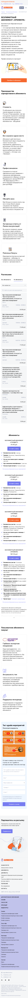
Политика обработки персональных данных (11, 879)
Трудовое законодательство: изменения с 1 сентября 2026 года (12, 392)
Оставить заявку (14, 448)
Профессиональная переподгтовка (9, 952)
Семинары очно (5, 930)
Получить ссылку (14, 804)
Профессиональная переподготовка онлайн (12, 915)
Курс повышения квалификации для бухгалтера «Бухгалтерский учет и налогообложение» (12, 316)
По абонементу (18, 279)
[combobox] (14, 783)
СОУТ (2, 877)
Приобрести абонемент (14, 80)
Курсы (2, 962)
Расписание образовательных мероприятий (14, 469)
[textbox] (14, 783)
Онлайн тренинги (5, 920)
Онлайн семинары (5, 918)
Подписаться (7, 831)
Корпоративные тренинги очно (8, 932)
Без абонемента (6, 279)
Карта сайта (3, 993)
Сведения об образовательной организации (12, 875)
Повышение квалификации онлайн (9, 913)
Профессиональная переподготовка (10, 940)
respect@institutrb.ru (7, 972)
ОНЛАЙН (3, 899)
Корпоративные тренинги (7, 944)
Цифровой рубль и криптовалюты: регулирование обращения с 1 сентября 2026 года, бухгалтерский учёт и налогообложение (13, 409)
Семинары (3, 942)
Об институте (5, 865)
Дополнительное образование (10, 897)
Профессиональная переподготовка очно (11, 928)
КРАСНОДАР (4, 905)
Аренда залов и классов (7, 867)
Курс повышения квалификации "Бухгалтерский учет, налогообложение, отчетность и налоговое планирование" (12, 297)
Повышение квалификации (7, 937)
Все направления (5, 886)
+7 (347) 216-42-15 (7, 3)
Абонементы (5, 870)
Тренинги (3, 956)
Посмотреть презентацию (18, 599)
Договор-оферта (5, 881)
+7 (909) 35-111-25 (18, 3)
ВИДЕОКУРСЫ (4, 907)
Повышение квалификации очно (9, 925)
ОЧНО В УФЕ (4, 902)
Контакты (4, 888)
